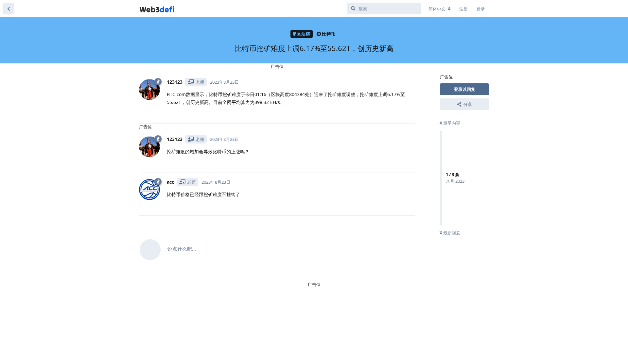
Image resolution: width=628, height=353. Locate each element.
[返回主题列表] (8, 8)
